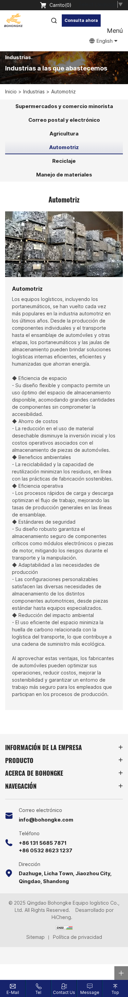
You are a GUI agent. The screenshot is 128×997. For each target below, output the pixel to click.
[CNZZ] (64, 927)
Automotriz (63, 91)
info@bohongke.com (46, 820)
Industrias (34, 91)
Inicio (11, 91)
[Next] (120, 245)
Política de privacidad (77, 937)
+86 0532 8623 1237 (45, 850)
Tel (38, 992)
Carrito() (60, 5)
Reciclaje (64, 161)
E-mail (12, 992)
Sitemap (35, 937)
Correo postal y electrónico (64, 120)
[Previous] (8, 245)
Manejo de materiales (64, 175)
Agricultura (64, 133)
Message (89, 992)
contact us (64, 992)
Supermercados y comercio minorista (64, 106)
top (115, 992)
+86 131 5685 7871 (43, 843)
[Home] (13, 20)
